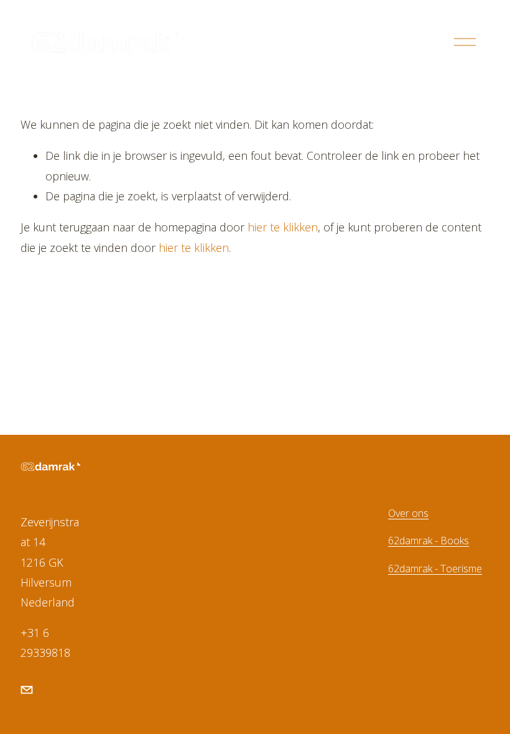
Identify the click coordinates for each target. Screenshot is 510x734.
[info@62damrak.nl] (27, 690)
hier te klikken (283, 227)
